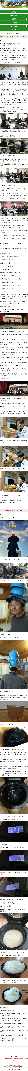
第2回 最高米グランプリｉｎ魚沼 (13, 37)
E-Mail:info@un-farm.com (18, 1066)
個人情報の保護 (8, 1059)
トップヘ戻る (14, 1056)
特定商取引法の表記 (18, 1059)
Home (2, 1059)
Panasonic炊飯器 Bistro (11, 511)
